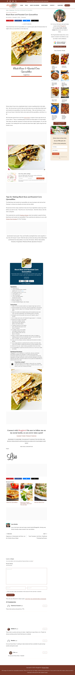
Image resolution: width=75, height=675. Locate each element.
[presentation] (55, 59)
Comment (9, 569)
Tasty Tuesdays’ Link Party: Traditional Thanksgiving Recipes (38, 536)
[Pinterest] (13, 1)
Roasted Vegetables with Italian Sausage (64, 117)
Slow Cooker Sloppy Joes (54, 100)
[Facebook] (7, 1)
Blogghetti (63, 26)
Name (8, 588)
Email (29, 588)
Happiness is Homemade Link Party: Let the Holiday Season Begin (15, 536)
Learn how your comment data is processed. (35, 598)
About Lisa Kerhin (34, 5)
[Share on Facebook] (18, 20)
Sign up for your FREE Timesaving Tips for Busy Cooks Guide (37, 1)
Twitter (24, 435)
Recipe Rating (9, 563)
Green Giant (27, 117)
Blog (26, 5)
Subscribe (60, 5)
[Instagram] (10, 1)
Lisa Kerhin (9, 17)
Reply (45, 605)
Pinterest (28, 435)
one (22, 290)
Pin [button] (27, 281)
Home (21, 5)
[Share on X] (35, 20)
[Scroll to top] (72, 658)
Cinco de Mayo (8, 12)
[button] (24, 277)
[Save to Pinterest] (10, 20)
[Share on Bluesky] (26, 20)
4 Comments (23, 17)
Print (22, 281)
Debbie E (13, 628)
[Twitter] (15, 1)
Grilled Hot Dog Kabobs (64, 67)
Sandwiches (11, 10)
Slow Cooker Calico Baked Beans (54, 84)
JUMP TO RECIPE (27, 24)
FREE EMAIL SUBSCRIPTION (26, 446)
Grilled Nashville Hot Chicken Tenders (54, 68)
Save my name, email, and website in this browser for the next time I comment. (24, 591)
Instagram (34, 435)
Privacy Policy (45, 667)
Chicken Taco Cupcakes (11, 219)
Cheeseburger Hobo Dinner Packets (64, 100)
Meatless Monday (24, 215)
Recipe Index (44, 5)
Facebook (19, 435)
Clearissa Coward (15, 605)
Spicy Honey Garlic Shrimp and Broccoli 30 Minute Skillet (54, 117)
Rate (32, 281)
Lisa (14, 652)
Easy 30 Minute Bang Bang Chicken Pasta (64, 84)
